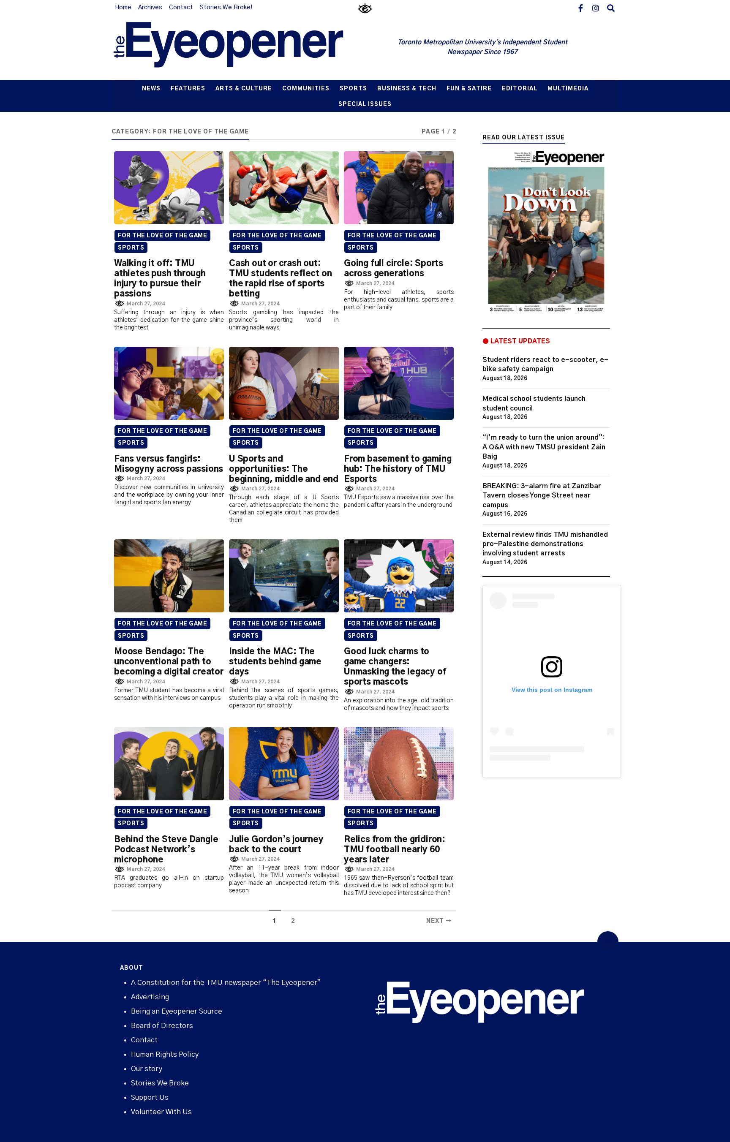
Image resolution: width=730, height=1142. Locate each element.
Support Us (150, 1097)
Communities (306, 89)
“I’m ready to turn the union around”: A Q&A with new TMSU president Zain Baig (543, 447)
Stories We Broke (160, 1083)
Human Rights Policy (165, 1054)
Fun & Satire (469, 89)
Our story (146, 1068)
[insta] (595, 7)
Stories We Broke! (226, 8)
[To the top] (607, 941)
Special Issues (365, 104)
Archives (150, 8)
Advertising (150, 997)
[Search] (610, 7)
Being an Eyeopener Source (176, 1011)
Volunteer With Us (161, 1111)
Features (188, 89)
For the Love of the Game (162, 236)
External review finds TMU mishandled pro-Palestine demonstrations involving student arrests (545, 544)
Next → (439, 921)
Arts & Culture (243, 89)
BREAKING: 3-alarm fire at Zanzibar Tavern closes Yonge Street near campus (541, 495)
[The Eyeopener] (245, 47)
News (151, 89)
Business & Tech (406, 89)
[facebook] (580, 7)
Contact (181, 8)
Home (123, 8)
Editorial (519, 89)
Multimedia (568, 89)
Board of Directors (162, 1025)
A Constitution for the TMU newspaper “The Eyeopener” (226, 982)
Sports (353, 89)
